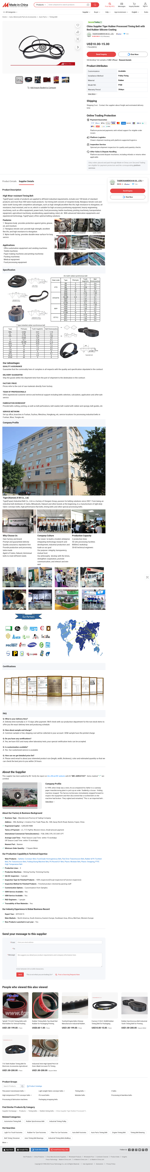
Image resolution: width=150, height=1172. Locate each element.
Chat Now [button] (134, 54)
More (4, 1142)
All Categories (10, 12)
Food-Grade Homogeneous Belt (49, 859)
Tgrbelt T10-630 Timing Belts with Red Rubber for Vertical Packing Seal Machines (14, 1023)
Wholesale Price (89, 1157)
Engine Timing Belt (119, 1132)
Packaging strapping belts (48, 1099)
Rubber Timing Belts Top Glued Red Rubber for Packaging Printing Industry (44, 1023)
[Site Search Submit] (95, 4)
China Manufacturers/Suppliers (56, 1157)
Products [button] (40, 4)
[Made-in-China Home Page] (15, 4)
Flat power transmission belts (13, 1091)
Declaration (99, 1164)
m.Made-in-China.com (81, 1159)
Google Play (22, 1149)
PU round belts (44, 1095)
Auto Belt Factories (79, 1132)
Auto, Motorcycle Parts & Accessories (22, 17)
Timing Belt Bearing (138, 1132)
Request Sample (125, 60)
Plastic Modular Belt (72, 861)
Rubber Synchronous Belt (35, 1121)
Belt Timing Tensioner (12, 1138)
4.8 (120, 184)
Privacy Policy (110, 1164)
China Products (39, 1157)
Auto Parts (43, 17)
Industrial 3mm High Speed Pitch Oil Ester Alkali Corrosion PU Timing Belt (45, 1066)
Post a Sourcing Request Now (67, 974)
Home (4, 17)
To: (14, 949)
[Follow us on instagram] (136, 1149)
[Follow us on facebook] (129, 1149)
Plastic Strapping (87, 861)
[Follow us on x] (133, 1149)
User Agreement (88, 1164)
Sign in (145, 6)
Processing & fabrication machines (15, 1099)
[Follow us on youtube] (139, 1149)
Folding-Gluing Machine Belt (38, 861)
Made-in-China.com (65, 1159)
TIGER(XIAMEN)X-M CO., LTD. (103, 34)
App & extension (120, 12)
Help (107, 12)
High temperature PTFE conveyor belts (16, 1095)
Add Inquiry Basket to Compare (43, 87)
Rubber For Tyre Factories (36, 1132)
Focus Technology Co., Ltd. (58, 1164)
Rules (146, 12)
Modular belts (80, 1095)
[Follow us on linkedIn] (146, 1149)
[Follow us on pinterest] (143, 1149)
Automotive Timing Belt (12, 1121)
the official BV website (56, 776)
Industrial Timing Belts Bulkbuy (59, 1138)
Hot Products (27, 1157)
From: (13, 942)
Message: (11, 955)
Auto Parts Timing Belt (99, 1132)
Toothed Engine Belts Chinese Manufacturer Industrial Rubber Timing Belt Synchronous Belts (73, 1023)
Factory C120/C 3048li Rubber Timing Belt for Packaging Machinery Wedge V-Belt (103, 1023)
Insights (124, 1157)
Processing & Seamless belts (121, 1095)
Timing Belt (53, 17)
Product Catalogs (35, 1086)
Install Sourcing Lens (60, 1149)
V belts (113, 1091)
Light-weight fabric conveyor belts (51, 1091)
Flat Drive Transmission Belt (73, 859)
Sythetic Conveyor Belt (27, 859)
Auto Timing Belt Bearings (34, 1138)
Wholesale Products (75, 1157)
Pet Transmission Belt (17, 861)
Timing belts (79, 1091)
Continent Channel (102, 1157)
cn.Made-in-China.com (97, 1159)
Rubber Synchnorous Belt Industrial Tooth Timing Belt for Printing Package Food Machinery (134, 1023)
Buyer (96, 12)
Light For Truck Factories (13, 1132)
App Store (8, 1149)
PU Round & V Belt (56, 861)
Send (20, 974)
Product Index (115, 1157)
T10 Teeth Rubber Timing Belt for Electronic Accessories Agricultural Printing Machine (14, 1066)
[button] (88, 5)
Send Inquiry (101, 54)
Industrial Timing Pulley (57, 1121)
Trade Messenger (39, 1149)
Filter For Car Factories (59, 1132)
